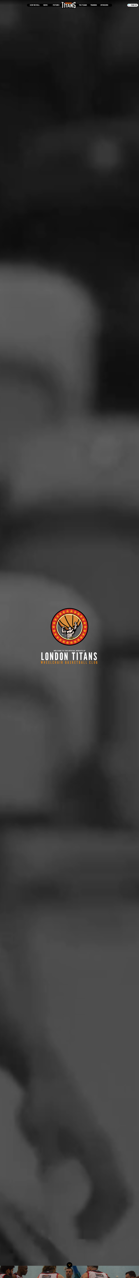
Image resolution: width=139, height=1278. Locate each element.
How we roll (35, 5)
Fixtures (56, 5)
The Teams (83, 5)
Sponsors (104, 5)
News (45, 5)
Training (93, 5)
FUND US (134, 5)
